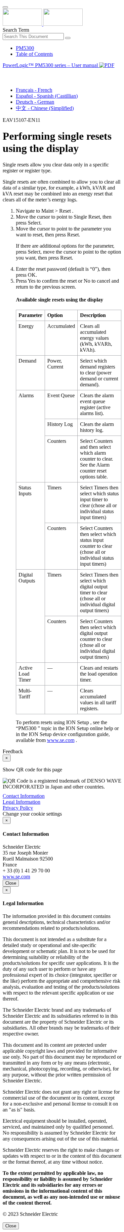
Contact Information (24, 796)
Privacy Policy (18, 808)
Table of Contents (34, 54)
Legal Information (21, 802)
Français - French (34, 90)
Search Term (16, 30)
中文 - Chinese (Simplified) (45, 108)
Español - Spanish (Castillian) (47, 96)
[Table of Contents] (5, 73)
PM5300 (25, 48)
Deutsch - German (35, 102)
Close (10, 883)
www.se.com (60, 740)
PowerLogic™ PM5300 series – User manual (51, 65)
